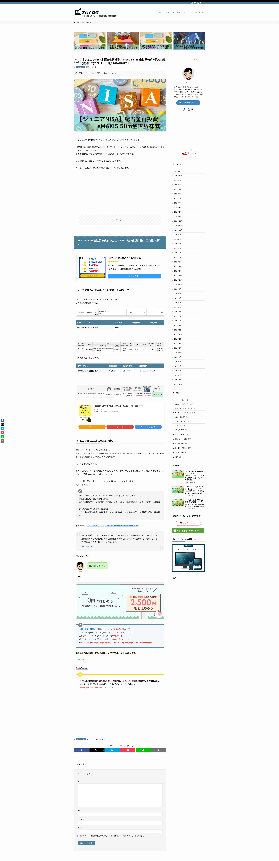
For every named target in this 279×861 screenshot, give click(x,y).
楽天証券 (102, 739)
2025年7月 (177, 189)
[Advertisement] (120, 192)
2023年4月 (177, 312)
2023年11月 (178, 280)
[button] (81, 750)
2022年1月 (177, 380)
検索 (195, 59)
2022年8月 (177, 348)
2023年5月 (177, 307)
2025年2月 (177, 212)
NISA (177, 457)
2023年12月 (178, 275)
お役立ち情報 (180, 443)
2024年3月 (177, 262)
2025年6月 (177, 194)
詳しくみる (133, 276)
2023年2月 (177, 321)
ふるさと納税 (180, 452)
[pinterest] (195, 3)
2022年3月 (177, 371)
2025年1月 (177, 216)
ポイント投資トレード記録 (185, 408)
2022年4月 (177, 366)
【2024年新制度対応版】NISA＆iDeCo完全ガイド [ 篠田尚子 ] (118, 406)
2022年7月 (177, 352)
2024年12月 (178, 221)
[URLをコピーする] (158, 750)
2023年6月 (177, 303)
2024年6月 (177, 248)
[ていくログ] (96, 12)
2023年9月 (177, 289)
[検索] (203, 3)
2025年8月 (177, 185)
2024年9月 (177, 235)
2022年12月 (178, 330)
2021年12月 (178, 384)
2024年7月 (177, 244)
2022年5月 (177, 362)
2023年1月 (177, 325)
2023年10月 (178, 284)
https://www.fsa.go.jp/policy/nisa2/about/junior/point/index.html (112, 526)
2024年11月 (178, 226)
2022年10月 (178, 339)
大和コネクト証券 (86, 629)
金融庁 (88, 546)
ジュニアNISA (80, 67)
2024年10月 (178, 230)
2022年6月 (177, 357)
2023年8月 (177, 294)
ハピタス (97, 639)
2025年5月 (177, 198)
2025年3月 (177, 207)
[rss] (197, 3)
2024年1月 (177, 271)
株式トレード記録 (182, 439)
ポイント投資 (181, 400)
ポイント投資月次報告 (184, 404)
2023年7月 (177, 298)
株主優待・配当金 (182, 448)
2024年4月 (177, 257)
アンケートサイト (182, 421)
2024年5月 (177, 253)
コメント (82, 782)
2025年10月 (178, 176)
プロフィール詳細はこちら (188, 102)
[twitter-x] (192, 3)
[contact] (200, 3)
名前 (80, 811)
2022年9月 (177, 343)
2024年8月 (177, 239)
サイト (80, 828)
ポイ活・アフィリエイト (184, 413)
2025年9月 (177, 180)
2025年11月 (178, 171)
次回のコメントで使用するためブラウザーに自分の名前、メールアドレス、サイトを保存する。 (112, 836)
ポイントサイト (181, 425)
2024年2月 (177, 266)
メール (81, 819)
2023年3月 (177, 316)
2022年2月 (177, 375)
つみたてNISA (180, 430)
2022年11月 (178, 334)
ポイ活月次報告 (182, 417)
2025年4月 (177, 203)
